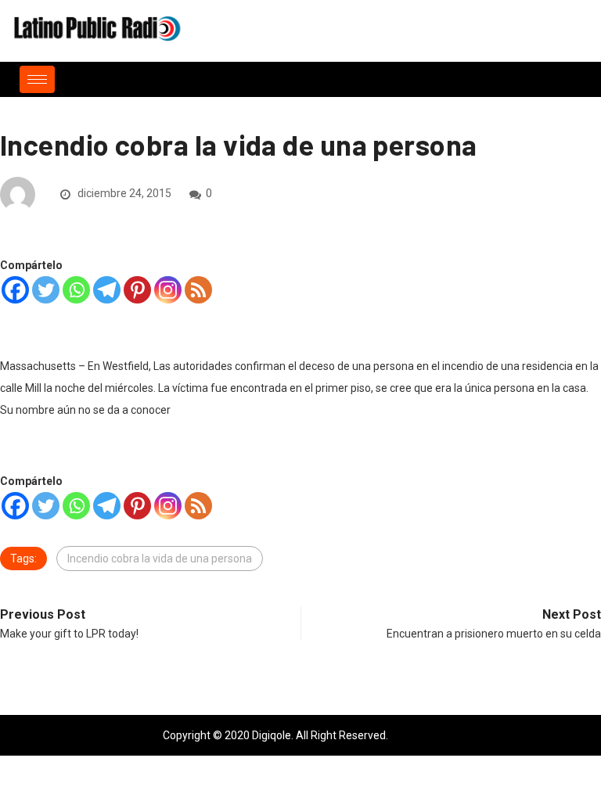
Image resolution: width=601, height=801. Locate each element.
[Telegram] (107, 290)
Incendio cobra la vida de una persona (159, 558)
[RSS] (198, 290)
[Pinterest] (137, 290)
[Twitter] (45, 290)
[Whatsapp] (76, 290)
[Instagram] (168, 290)
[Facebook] (15, 290)
